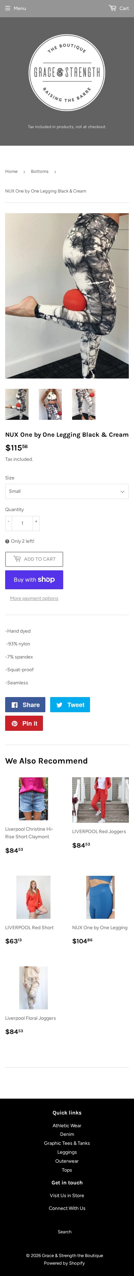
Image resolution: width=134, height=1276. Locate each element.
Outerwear (67, 1161)
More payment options (34, 598)
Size (9, 478)
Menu (20, 8)
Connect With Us (67, 1208)
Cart (124, 8)
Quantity (14, 509)
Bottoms (39, 171)
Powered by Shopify (64, 1263)
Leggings (67, 1152)
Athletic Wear (67, 1126)
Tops (67, 1170)
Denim (67, 1134)
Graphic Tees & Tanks (67, 1143)
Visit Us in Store (67, 1196)
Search (64, 1231)
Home (11, 171)
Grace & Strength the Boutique (72, 1255)
